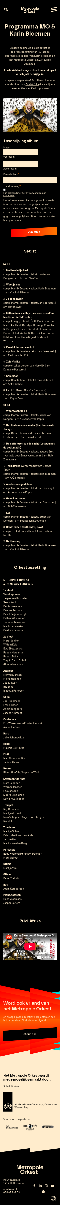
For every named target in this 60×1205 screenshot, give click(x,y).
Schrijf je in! (37, 74)
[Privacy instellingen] (54, 1199)
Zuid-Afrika (32, 84)
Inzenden (34, 231)
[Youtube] (52, 1186)
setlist (43, 47)
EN (5, 10)
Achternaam (10, 168)
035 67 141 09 (11, 1192)
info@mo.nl (10, 1189)
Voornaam (9, 156)
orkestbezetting (23, 51)
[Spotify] (43, 1192)
